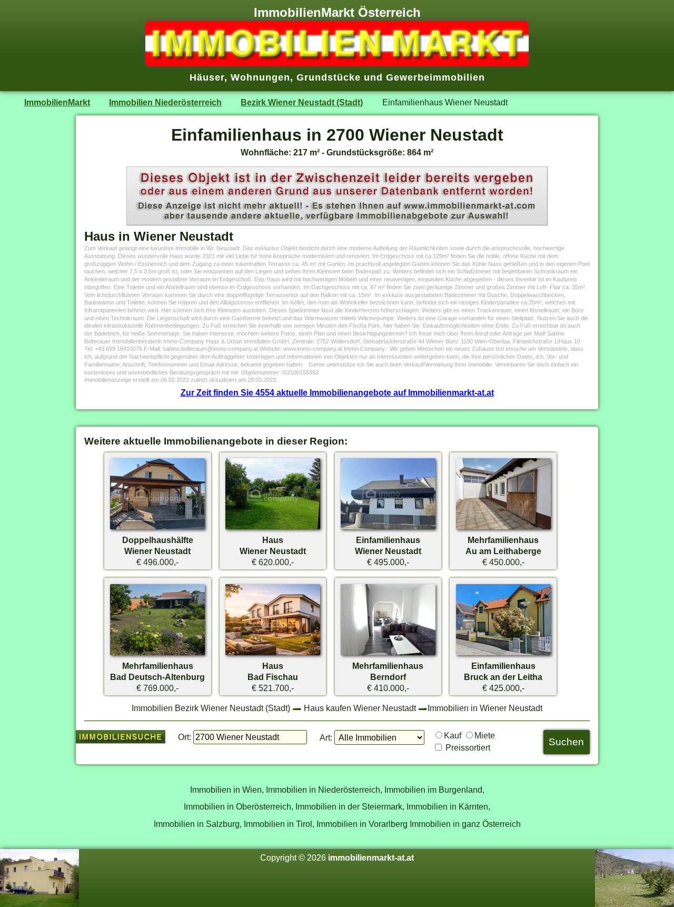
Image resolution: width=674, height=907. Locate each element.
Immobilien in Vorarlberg (362, 824)
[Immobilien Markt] (337, 62)
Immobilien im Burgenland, (434, 789)
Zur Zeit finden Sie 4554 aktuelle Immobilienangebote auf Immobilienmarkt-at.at (337, 392)
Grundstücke (328, 77)
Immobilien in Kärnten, (448, 806)
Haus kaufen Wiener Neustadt (360, 708)
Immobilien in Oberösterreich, (238, 806)
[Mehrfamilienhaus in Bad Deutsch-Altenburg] (157, 654)
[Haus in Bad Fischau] (272, 654)
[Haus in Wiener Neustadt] (272, 529)
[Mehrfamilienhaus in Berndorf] (388, 654)
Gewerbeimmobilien (435, 77)
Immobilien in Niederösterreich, (324, 789)
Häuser (207, 77)
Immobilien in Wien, (227, 789)
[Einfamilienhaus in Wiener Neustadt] (388, 529)
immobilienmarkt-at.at (371, 857)
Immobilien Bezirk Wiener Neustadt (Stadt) (211, 708)
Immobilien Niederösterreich (165, 102)
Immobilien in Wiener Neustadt (485, 708)
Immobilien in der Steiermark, (349, 806)
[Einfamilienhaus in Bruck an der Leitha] (503, 654)
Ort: (184, 737)
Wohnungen (260, 77)
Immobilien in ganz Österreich (465, 824)
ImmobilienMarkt (57, 102)
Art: (326, 737)
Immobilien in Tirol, (279, 824)
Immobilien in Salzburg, (198, 824)
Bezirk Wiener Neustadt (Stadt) (302, 102)
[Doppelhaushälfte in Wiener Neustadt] (157, 529)
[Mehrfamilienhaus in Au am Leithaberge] (503, 529)
